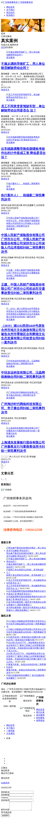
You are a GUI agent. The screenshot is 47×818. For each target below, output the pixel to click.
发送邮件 (5, 815)
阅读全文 (5, 90)
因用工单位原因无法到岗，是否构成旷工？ (26, 575)
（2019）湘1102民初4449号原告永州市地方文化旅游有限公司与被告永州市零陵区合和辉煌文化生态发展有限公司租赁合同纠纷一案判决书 (23, 334)
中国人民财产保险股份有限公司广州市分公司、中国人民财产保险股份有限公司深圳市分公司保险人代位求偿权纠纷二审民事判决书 (23, 243)
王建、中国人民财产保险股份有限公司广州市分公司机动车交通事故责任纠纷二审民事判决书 (23, 289)
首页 (3, 47)
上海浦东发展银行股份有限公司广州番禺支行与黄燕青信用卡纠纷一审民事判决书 (23, 446)
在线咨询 (5, 783)
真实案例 (10, 57)
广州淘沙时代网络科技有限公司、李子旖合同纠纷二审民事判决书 (23, 408)
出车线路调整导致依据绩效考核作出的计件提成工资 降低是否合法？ (23, 153)
